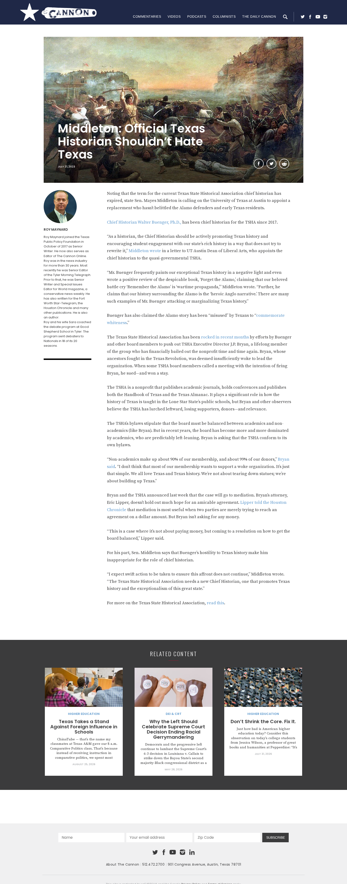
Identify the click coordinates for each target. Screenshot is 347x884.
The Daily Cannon (259, 16)
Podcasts (196, 16)
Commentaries (147, 16)
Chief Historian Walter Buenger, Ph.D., (144, 222)
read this (215, 603)
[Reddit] (284, 164)
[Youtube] (318, 16)
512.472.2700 (153, 864)
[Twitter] (302, 16)
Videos (174, 16)
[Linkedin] (192, 852)
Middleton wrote (145, 251)
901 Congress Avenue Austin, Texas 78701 (204, 864)
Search (285, 16)
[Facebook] (310, 16)
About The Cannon (122, 864)
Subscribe (275, 837)
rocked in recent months (225, 337)
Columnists (224, 16)
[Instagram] (325, 16)
